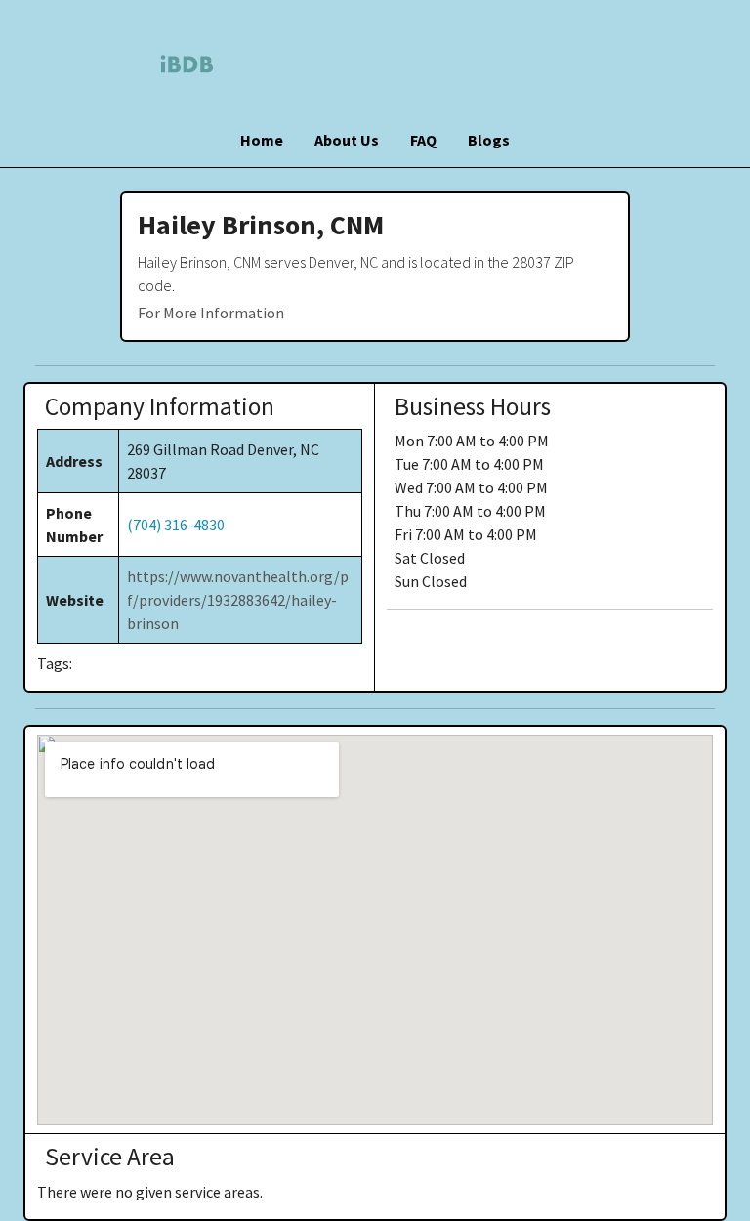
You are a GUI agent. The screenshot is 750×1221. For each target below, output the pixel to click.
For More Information (211, 312)
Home (261, 139)
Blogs (489, 139)
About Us (346, 139)
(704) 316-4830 (176, 524)
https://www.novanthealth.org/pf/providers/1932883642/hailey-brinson (238, 600)
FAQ (423, 139)
